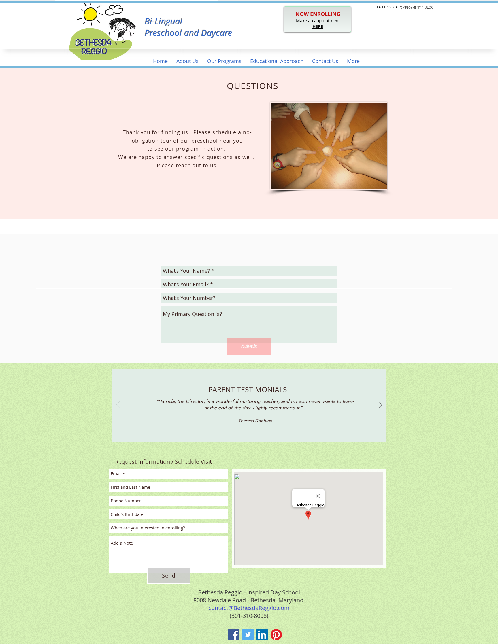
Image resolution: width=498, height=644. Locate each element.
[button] (187, 61)
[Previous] (118, 405)
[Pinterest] (276, 634)
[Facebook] (233, 634)
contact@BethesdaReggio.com (249, 608)
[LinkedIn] (262, 634)
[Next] (380, 405)
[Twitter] (248, 634)
